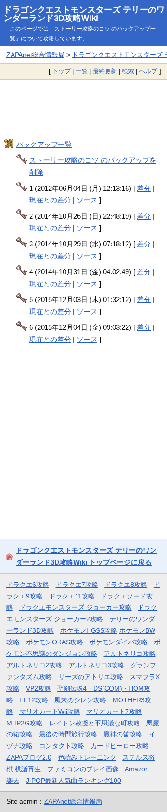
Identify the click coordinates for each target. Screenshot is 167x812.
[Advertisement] (83, 106)
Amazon (137, 769)
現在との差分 (50, 200)
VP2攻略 (38, 688)
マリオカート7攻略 (114, 711)
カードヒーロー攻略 (119, 745)
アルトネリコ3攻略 (96, 665)
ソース (87, 200)
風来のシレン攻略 (80, 700)
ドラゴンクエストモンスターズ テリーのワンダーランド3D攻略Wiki (84, 14)
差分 (144, 188)
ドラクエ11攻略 (72, 596)
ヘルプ (148, 71)
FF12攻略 (33, 700)
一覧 (82, 71)
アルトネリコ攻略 (130, 653)
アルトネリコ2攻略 (34, 665)
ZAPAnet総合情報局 (35, 54)
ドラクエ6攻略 (27, 584)
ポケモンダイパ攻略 (118, 642)
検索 (128, 71)
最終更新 (105, 71)
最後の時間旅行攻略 (68, 734)
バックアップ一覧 (44, 144)
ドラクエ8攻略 (125, 584)
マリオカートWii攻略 (49, 711)
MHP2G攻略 (24, 723)
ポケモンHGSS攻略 (88, 630)
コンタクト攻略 (61, 745)
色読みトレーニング (87, 757)
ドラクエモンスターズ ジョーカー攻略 (75, 607)
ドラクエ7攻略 (77, 584)
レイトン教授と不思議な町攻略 (94, 723)
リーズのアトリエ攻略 (90, 676)
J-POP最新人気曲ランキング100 (73, 780)
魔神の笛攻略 (122, 734)
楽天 (12, 780)
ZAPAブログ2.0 (28, 757)
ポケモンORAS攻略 (54, 642)
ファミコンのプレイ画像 (83, 769)
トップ (61, 71)
